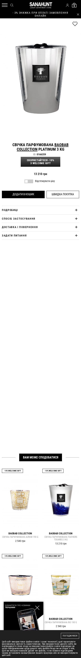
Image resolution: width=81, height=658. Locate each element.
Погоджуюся (70, 636)
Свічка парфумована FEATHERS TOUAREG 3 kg (60, 538)
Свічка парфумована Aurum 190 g (20, 537)
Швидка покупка (63, 194)
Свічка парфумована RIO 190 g (61, 622)
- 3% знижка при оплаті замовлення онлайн (40, 14)
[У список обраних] (75, 24)
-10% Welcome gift (12, 471)
